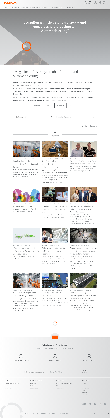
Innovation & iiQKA (56, 7)
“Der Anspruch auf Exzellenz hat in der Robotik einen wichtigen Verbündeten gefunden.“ (83, 251)
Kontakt (6, 386)
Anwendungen (34, 7)
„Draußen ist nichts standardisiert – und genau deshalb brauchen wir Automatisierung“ (53, 165)
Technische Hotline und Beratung (11, 383)
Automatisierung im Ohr (22, 206)
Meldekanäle (85, 395)
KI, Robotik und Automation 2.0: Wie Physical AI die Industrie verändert (55, 209)
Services (44, 7)
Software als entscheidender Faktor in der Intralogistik (81, 207)
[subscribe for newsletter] (84, 372)
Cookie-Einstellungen (63, 413)
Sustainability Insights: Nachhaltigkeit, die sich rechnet (83, 294)
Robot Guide (33, 383)
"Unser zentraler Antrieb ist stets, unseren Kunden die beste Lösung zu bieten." (26, 251)
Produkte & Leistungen (10, 7)
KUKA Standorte (85, 388)
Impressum (43, 413)
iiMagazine (84, 392)
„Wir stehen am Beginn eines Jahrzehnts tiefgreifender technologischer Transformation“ (26, 296)
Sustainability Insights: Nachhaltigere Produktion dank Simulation (25, 164)
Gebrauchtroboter (34, 388)
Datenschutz (52, 413)
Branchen (24, 7)
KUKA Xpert (58, 386)
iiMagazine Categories (61, 121)
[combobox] (75, 117)
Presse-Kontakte (8, 388)
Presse (83, 390)
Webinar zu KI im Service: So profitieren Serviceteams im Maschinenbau (53, 251)
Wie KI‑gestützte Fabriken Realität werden (52, 294)
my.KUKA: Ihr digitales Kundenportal (64, 383)
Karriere (84, 383)
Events (83, 386)
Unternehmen (70, 7)
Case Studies (33, 386)
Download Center (60, 388)
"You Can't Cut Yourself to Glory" (83, 161)
